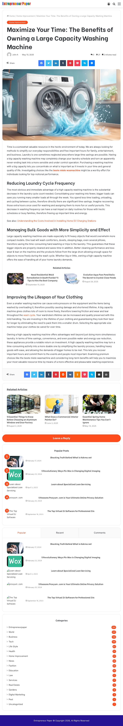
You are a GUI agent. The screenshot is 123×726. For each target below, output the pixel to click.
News (11, 661)
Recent (60, 532)
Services (13, 680)
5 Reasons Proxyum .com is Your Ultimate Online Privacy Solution (71, 497)
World (11, 632)
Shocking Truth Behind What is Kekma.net (71, 457)
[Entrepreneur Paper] (16, 3)
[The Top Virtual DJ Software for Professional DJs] (15, 515)
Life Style (13, 646)
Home (12, 16)
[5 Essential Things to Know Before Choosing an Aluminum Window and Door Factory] (23, 404)
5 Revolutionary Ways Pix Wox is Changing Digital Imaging (71, 470)
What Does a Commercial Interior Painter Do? (61, 418)
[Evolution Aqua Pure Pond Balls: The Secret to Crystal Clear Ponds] (72, 278)
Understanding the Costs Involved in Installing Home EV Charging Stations (56, 220)
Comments (99, 532)
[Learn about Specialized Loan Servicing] (15, 488)
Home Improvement (25, 16)
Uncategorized (16, 704)
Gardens (13, 690)
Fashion (12, 665)
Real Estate (14, 685)
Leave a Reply (61, 438)
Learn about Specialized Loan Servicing (71, 484)
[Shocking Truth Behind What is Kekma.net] (15, 461)
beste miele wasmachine (66, 170)
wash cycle (29, 315)
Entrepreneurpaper (18, 627)
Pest (11, 699)
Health (12, 651)
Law (11, 675)
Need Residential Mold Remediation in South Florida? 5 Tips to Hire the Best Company (42, 277)
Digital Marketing (17, 694)
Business (13, 637)
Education (13, 670)
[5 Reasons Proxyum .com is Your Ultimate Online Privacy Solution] (15, 501)
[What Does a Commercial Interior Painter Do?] (61, 404)
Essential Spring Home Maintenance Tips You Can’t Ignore (97, 419)
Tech (11, 641)
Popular (22, 532)
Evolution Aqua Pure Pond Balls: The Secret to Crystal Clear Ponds (99, 276)
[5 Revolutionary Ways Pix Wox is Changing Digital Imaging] (15, 475)
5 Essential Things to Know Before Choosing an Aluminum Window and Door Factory (22, 419)
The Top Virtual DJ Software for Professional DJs (70, 510)
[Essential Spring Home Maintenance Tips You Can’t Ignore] (99, 404)
